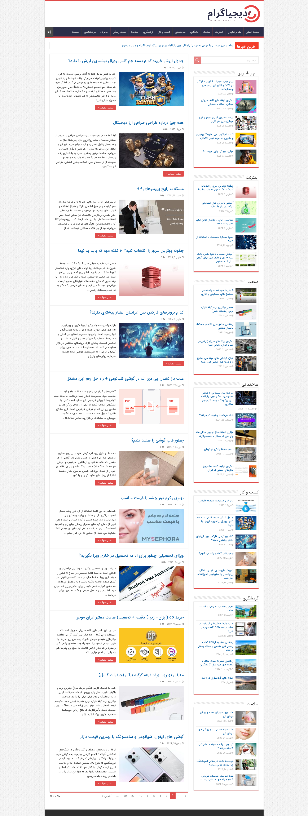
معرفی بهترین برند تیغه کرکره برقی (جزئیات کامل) (141, 675)
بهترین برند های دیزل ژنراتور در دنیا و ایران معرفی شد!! (215, 343)
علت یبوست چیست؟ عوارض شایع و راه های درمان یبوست (217, 778)
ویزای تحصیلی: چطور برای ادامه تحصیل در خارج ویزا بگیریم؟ (131, 555)
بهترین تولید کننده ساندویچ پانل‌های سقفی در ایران (218, 468)
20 (132, 796)
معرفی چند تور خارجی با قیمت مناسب (216, 608)
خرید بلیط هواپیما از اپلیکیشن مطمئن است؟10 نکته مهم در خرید (216, 627)
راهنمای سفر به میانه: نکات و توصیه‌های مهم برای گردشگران (216, 663)
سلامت (134, 32)
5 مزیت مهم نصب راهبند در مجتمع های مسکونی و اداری (217, 292)
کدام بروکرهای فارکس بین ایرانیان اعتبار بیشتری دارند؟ (137, 312)
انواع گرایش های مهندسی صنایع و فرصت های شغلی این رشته (215, 360)
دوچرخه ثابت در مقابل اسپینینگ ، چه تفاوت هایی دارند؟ (214, 763)
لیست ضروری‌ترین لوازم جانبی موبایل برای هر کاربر (216, 119)
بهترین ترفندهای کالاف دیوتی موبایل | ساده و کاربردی (217, 102)
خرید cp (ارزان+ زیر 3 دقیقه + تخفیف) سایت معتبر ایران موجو (130, 617)
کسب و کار (164, 32)
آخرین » (106, 796)
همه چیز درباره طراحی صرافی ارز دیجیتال (148, 122)
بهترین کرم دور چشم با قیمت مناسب (152, 498)
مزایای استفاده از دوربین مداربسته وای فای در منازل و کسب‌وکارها (214, 434)
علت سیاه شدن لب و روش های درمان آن (215, 731)
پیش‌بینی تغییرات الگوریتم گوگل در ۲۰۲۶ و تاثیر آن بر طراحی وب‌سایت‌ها (215, 85)
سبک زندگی (119, 32)
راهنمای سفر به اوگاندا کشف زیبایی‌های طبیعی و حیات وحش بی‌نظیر (215, 646)
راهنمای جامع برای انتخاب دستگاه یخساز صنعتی (214, 326)
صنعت (206, 32)
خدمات (75, 32)
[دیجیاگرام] (233, 13)
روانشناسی (90, 32)
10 (140, 796)
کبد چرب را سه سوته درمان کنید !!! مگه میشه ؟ (215, 746)
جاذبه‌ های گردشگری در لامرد (217, 678)
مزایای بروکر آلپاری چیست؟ (218, 151)
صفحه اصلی (252, 32)
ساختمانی (180, 32)
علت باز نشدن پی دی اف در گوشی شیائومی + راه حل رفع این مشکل (125, 378)
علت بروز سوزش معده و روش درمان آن (216, 714)
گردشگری (148, 32)
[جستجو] (197, 60)
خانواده (104, 32)
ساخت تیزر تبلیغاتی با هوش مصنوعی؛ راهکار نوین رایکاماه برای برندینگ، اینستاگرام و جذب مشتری (177, 45)
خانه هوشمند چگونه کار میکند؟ (216, 415)
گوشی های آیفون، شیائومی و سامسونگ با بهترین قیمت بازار (132, 736)
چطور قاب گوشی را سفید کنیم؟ (157, 440)
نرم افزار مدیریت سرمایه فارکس (215, 500)
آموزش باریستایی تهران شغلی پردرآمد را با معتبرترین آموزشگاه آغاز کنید (215, 574)
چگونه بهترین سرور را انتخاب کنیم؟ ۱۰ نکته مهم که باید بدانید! (131, 250)
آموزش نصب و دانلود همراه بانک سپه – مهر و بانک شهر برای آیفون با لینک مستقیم (214, 258)
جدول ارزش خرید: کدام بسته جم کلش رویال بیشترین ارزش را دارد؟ (126, 61)
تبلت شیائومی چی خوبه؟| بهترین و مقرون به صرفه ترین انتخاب (214, 136)
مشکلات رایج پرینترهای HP (160, 189)
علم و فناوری (234, 32)
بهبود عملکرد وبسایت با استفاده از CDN (214, 239)
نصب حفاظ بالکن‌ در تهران (218, 449)
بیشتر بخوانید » (105, 107)
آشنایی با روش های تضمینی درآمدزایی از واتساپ (217, 205)
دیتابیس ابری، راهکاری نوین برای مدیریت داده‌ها (214, 222)
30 (125, 796)
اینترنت (219, 32)
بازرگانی (194, 32)
